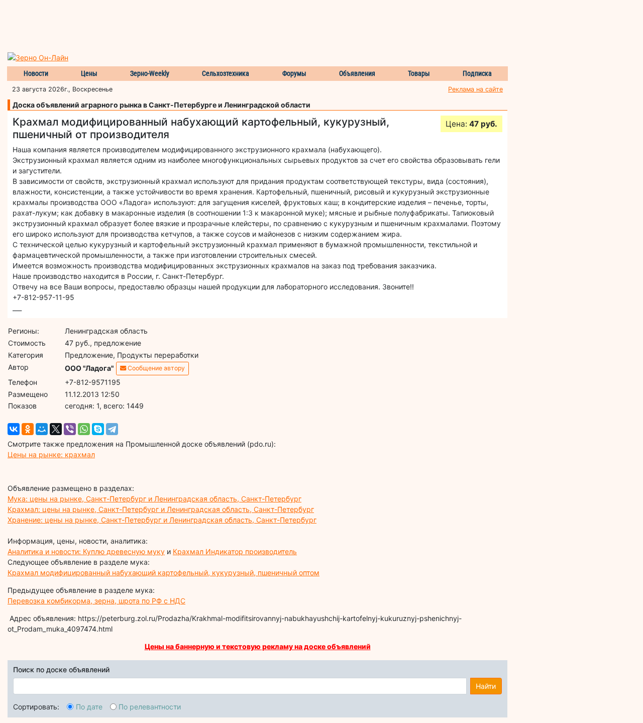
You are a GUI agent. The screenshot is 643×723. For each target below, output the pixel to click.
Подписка (477, 73)
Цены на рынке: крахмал (51, 454)
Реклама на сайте (475, 89)
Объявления (357, 73)
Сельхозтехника (225, 73)
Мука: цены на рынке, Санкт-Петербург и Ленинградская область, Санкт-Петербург (154, 498)
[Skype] (98, 429)
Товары (419, 73)
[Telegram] (112, 429)
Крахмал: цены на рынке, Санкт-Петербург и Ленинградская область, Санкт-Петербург (161, 509)
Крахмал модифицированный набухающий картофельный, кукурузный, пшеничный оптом (163, 572)
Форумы (294, 73)
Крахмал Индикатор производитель (235, 551)
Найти (486, 686)
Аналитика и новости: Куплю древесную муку (86, 551)
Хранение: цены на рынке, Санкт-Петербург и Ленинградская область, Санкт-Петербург (162, 519)
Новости (36, 73)
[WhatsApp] (84, 429)
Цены (89, 73)
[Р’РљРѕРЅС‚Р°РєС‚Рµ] (14, 429)
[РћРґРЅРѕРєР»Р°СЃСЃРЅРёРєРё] (28, 429)
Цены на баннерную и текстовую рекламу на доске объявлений (258, 646)
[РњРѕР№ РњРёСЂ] (42, 429)
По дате (89, 706)
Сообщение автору (155, 368)
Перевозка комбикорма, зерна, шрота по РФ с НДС (96, 600)
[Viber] (70, 429)
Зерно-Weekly (149, 73)
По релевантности (150, 706)
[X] (56, 429)
